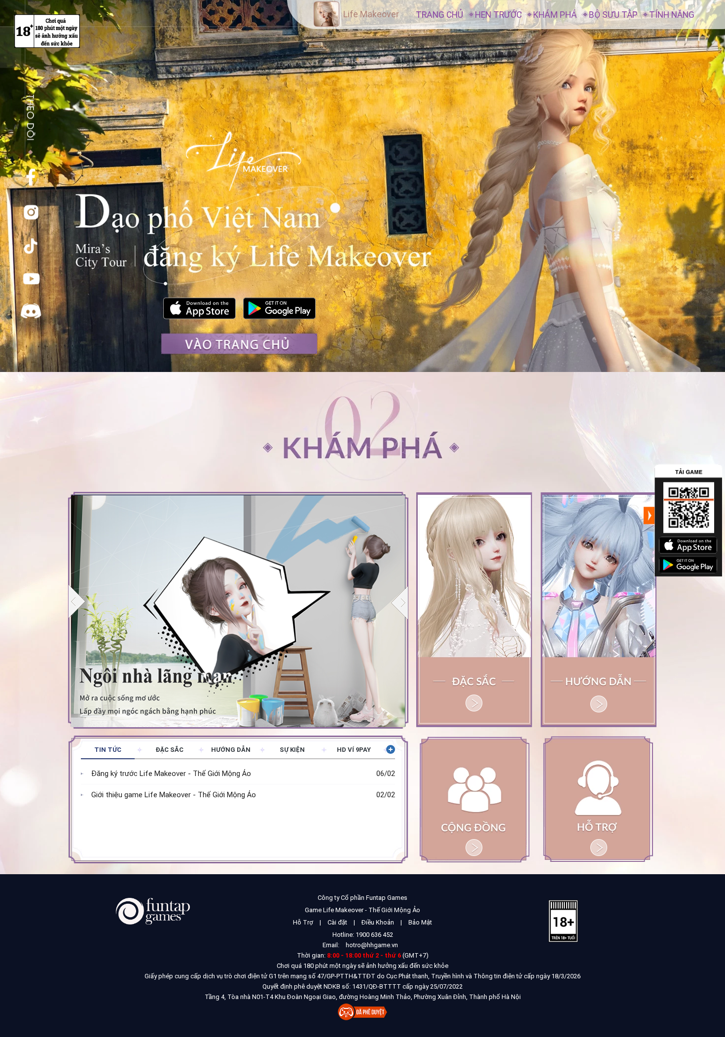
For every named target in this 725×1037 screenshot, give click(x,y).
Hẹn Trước (498, 14)
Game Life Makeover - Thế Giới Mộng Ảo (362, 910)
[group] (238, 610)
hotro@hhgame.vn (372, 945)
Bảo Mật (420, 922)
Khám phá (555, 14)
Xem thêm (390, 749)
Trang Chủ (439, 14)
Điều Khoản (378, 922)
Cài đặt (337, 922)
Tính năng (671, 14)
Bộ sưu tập (613, 14)
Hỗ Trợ (303, 922)
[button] (399, 602)
